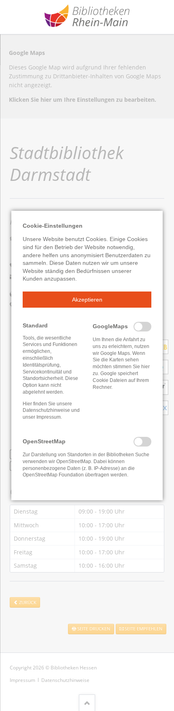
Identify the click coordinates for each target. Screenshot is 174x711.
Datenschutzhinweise (46, 410)
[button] (87, 300)
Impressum (48, 417)
